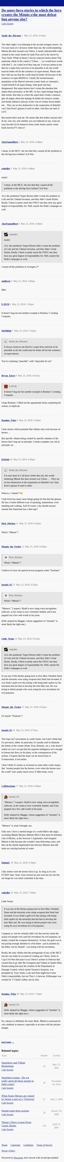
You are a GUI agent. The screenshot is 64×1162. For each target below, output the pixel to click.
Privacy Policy (8, 1151)
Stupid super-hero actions (15, 1110)
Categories (15, 1145)
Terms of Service (44, 1145)
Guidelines (28, 1145)
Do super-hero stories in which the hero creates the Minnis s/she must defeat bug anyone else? (31, 14)
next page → (7, 1042)
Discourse (18, 1157)
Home (4, 1145)
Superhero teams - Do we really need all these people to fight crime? (17, 1081)
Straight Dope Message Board (15, 3)
